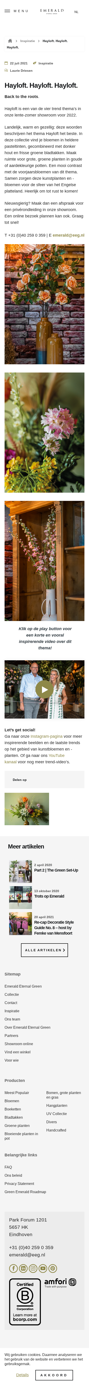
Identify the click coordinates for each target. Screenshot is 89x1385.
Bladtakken (14, 1117)
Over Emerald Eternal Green (27, 1027)
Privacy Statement (19, 1184)
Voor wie (12, 1060)
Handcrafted (56, 1130)
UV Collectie (56, 1114)
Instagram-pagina (47, 736)
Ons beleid (13, 1175)
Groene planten (17, 1126)
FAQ (8, 1167)
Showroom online (19, 1044)
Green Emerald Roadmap (25, 1192)
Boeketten (13, 1109)
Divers (51, 1122)
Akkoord (54, 1375)
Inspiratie (27, 41)
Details (22, 1375)
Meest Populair (17, 1093)
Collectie (12, 994)
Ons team (12, 1019)
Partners (11, 1036)
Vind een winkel (18, 1052)
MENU (21, 11)
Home (10, 41)
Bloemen (12, 1101)
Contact (11, 1003)
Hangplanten (56, 1105)
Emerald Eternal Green (23, 986)
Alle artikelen (43, 950)
